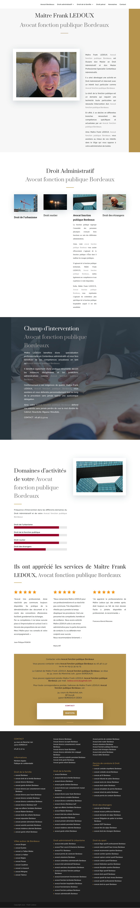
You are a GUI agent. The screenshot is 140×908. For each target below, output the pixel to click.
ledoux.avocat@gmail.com (79, 681)
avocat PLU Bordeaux (63, 850)
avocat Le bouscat (22, 868)
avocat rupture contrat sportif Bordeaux (108, 857)
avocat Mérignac (22, 871)
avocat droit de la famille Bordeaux (28, 778)
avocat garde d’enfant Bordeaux (27, 785)
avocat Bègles (21, 858)
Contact (123, 4)
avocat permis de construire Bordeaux (68, 854)
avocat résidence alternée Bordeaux (28, 828)
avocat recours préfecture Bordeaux (107, 811)
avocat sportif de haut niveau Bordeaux (108, 877)
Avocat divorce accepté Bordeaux (65, 742)
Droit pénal (100, 4)
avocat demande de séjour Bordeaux (107, 815)
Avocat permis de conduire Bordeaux (106, 739)
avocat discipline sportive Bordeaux (107, 867)
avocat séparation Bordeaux (26, 818)
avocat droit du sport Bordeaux (105, 884)
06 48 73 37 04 (19, 749)
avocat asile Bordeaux (102, 808)
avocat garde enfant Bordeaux (26, 832)
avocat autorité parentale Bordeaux (28, 825)
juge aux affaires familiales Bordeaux (29, 808)
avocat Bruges (21, 844)
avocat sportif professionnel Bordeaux (108, 881)
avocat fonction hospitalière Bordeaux (68, 883)
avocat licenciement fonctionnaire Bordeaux (70, 877)
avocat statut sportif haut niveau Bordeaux (109, 847)
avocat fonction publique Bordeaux (67, 890)
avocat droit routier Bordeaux (104, 785)
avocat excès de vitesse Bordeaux (106, 782)
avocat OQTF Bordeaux (102, 824)
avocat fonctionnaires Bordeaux (66, 887)
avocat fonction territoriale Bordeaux (68, 880)
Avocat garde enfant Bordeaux (64, 762)
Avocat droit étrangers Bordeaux (104, 749)
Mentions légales (20, 761)
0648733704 (70, 713)
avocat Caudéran (22, 865)
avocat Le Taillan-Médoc (24, 851)
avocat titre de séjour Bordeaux (105, 828)
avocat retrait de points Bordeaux (106, 792)
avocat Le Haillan (22, 855)
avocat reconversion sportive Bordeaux (108, 850)
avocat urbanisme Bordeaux (65, 857)
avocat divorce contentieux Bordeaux (29, 801)
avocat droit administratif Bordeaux (67, 864)
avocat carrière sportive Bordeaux (106, 854)
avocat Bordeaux (22, 775)
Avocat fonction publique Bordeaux (100, 88)
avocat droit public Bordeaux (65, 844)
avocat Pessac (21, 861)
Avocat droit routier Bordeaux (103, 742)
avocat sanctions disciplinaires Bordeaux (69, 867)
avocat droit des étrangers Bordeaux (107, 831)
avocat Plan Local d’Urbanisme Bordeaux (70, 847)
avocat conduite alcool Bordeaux (106, 772)
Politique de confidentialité (23, 763)
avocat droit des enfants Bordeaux (28, 815)
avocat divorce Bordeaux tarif (26, 805)
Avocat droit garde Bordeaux (63, 760)
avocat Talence (21, 875)
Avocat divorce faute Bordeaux (64, 749)
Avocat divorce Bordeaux (62, 739)
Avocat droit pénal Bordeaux (103, 752)
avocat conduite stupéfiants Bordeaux (107, 768)
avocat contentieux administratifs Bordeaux (70, 860)
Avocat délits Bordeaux (101, 755)
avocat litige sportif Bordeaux (104, 871)
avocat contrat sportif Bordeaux (105, 860)
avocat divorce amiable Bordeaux (28, 798)
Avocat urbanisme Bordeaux (103, 744)
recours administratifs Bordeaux (66, 894)
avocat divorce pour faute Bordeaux (28, 795)
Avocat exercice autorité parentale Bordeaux (69, 757)
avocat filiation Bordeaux (24, 811)
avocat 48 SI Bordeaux (102, 775)
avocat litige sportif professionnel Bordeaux (109, 844)
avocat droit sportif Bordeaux (104, 874)
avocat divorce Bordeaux (24, 782)
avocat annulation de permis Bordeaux (108, 789)
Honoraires (112, 4)
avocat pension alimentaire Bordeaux (29, 822)
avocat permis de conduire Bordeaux (107, 795)
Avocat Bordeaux (47, 4)
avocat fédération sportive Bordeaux (107, 864)
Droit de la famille (84, 4)
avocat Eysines (21, 848)
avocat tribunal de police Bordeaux (106, 779)
